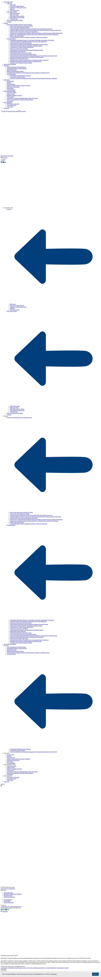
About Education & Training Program (16, 67)
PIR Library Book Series (13, 87)
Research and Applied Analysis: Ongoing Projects (19, 24)
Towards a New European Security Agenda (21, 63)
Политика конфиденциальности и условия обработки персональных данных (48, 967)
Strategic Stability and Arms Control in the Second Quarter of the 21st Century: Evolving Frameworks (35, 30)
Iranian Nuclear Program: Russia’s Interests (21, 43)
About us (9, 3)
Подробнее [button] (53, 974)
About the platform (11, 92)
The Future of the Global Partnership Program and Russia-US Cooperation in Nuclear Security (33, 55)
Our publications (11, 89)
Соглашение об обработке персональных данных (14, 967)
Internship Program (11, 70)
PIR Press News (11, 84)
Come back (3, 888)
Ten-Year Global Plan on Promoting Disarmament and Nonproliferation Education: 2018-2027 (33, 78)
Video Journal (10, 97)
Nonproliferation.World (9, 91)
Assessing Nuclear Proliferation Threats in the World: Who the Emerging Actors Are (31, 29)
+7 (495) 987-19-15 (5, 906)
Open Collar (10, 106)
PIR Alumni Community (13, 104)
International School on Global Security (17, 68)
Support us (6, 108)
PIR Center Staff (14, 14)
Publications (7, 80)
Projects (6, 23)
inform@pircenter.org (16, 906)
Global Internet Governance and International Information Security (26, 50)
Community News (11, 105)
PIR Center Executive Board (17, 17)
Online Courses (11, 94)
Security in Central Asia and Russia (19, 48)
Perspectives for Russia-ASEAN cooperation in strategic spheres (26, 46)
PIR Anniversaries (14, 10)
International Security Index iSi (18, 51)
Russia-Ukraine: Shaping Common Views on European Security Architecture (29, 60)
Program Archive (11, 38)
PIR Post (9, 82)
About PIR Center (8, 2)
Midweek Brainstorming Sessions (15, 71)
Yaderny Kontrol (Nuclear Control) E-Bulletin (18, 85)
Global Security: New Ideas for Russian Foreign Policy (24, 31)
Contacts (9, 21)
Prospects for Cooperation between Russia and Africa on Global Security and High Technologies (34, 34)
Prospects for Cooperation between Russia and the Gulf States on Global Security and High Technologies (36, 33)
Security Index (10, 81)
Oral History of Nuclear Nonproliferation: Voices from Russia (22, 98)
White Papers (10, 88)
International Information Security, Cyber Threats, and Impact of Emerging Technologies (32, 40)
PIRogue (12, 9)
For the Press (7, 901)
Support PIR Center (9, 902)
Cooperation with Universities (17, 77)
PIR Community (8, 102)
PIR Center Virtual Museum (17, 6)
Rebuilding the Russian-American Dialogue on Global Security (26, 61)
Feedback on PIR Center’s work (18, 7)
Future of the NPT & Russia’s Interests (19, 27)
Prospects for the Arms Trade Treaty (19, 58)
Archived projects (11, 74)
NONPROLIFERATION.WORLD (13, 894)
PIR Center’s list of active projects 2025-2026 (21, 26)
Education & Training (9, 897)
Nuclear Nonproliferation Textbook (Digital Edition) (20, 99)
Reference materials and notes (14, 95)
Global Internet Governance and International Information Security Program (29, 44)
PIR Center (13, 4)
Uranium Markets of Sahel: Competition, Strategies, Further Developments (28, 37)
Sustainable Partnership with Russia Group (20, 53)
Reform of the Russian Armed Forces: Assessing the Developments (26, 57)
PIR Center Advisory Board (17, 16)
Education (6, 65)
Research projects (8, 895)
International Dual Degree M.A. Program (20, 75)
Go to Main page (11, 888)
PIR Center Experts (12, 12)
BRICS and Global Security (17, 36)
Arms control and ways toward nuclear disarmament (23, 54)
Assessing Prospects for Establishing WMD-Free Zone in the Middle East (28, 41)
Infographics (10, 101)
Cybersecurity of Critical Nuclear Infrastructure (22, 47)
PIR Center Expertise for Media (15, 20)
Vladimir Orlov (14, 19)
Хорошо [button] (95, 974)
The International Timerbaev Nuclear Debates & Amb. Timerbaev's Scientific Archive (28, 72)
